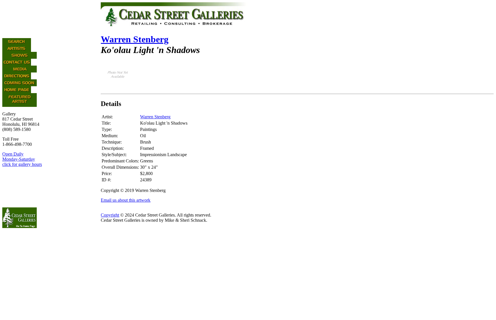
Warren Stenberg (134, 39)
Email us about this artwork (125, 200)
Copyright (110, 215)
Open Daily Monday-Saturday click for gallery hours (22, 159)
